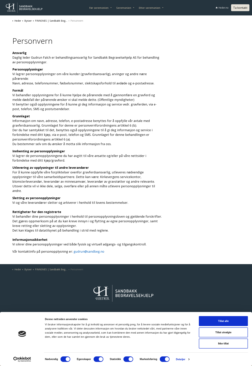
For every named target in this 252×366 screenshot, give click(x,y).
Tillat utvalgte (223, 332)
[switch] (98, 359)
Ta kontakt (240, 8)
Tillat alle (223, 321)
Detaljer (180, 359)
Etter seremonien (149, 7)
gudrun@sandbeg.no (89, 251)
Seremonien (123, 7)
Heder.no (223, 7)
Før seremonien (99, 7)
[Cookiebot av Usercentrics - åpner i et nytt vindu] (22, 359)
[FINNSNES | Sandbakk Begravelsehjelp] (25, 8)
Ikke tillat (223, 343)
